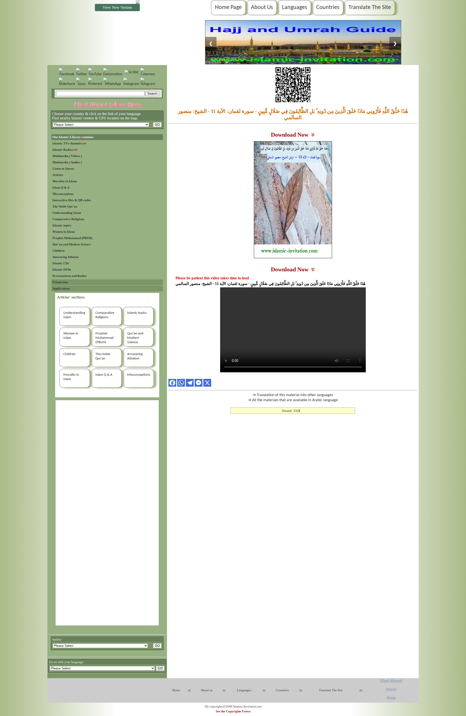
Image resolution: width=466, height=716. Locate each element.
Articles (57, 175)
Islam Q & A (60, 187)
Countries (327, 7)
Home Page (228, 7)
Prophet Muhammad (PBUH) (72, 238)
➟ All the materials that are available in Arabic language (293, 400)
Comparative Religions (68, 219)
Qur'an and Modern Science (71, 244)
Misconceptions (63, 194)
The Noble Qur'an (64, 206)
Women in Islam (63, 231)
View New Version (117, 7)
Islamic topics (61, 225)
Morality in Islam (64, 181)
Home (176, 690)
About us (207, 690)
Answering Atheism (65, 257)
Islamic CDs (60, 263)
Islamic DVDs (61, 269)
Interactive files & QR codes (71, 200)
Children (58, 250)
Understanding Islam (66, 213)
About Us (262, 7)
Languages (294, 7)
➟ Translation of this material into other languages (293, 395)
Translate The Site (370, 7)
